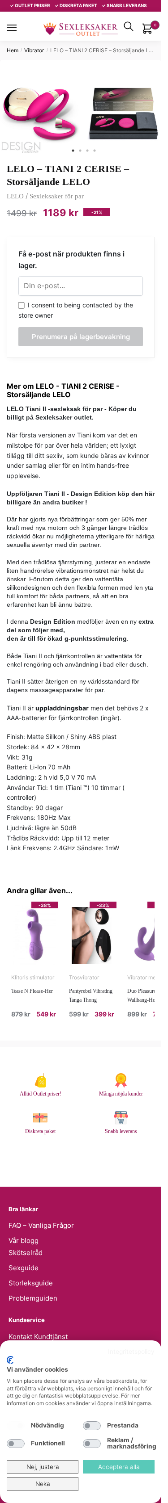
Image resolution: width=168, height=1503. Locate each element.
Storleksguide (31, 1283)
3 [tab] (87, 150)
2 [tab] (80, 150)
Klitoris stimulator (32, 977)
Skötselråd (26, 1252)
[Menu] (20, 27)
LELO (15, 196)
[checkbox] (16, 1425)
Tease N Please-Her (32, 991)
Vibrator (34, 50)
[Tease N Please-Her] (34, 935)
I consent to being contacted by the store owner (75, 310)
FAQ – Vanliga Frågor (41, 1225)
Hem (12, 50)
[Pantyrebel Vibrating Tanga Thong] (92, 935)
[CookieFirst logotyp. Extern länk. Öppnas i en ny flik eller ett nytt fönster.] (10, 1360)
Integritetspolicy (131, 1351)
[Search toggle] (128, 26)
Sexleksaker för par (57, 196)
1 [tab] (73, 150)
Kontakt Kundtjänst (38, 1336)
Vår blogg (24, 1240)
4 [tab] (94, 150)
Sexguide (24, 1268)
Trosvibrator (84, 977)
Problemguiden (33, 1298)
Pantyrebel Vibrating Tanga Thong (90, 995)
